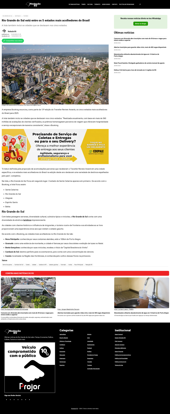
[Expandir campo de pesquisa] (140, 4)
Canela (28, 264)
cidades (34, 264)
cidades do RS (43, 264)
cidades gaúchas (53, 264)
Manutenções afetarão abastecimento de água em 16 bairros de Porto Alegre (136, 55)
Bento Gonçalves (7, 264)
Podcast (89, 348)
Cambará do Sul (18, 264)
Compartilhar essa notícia (14, 41)
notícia (70, 264)
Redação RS (12, 31)
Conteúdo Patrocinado (93, 368)
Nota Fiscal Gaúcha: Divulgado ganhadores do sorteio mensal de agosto (139, 63)
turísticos (27, 220)
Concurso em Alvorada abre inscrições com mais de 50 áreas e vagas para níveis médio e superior (140, 39)
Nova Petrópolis (78, 264)
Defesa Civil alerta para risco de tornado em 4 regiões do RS (135, 70)
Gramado (63, 264)
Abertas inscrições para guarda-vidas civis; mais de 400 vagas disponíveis (140, 47)
